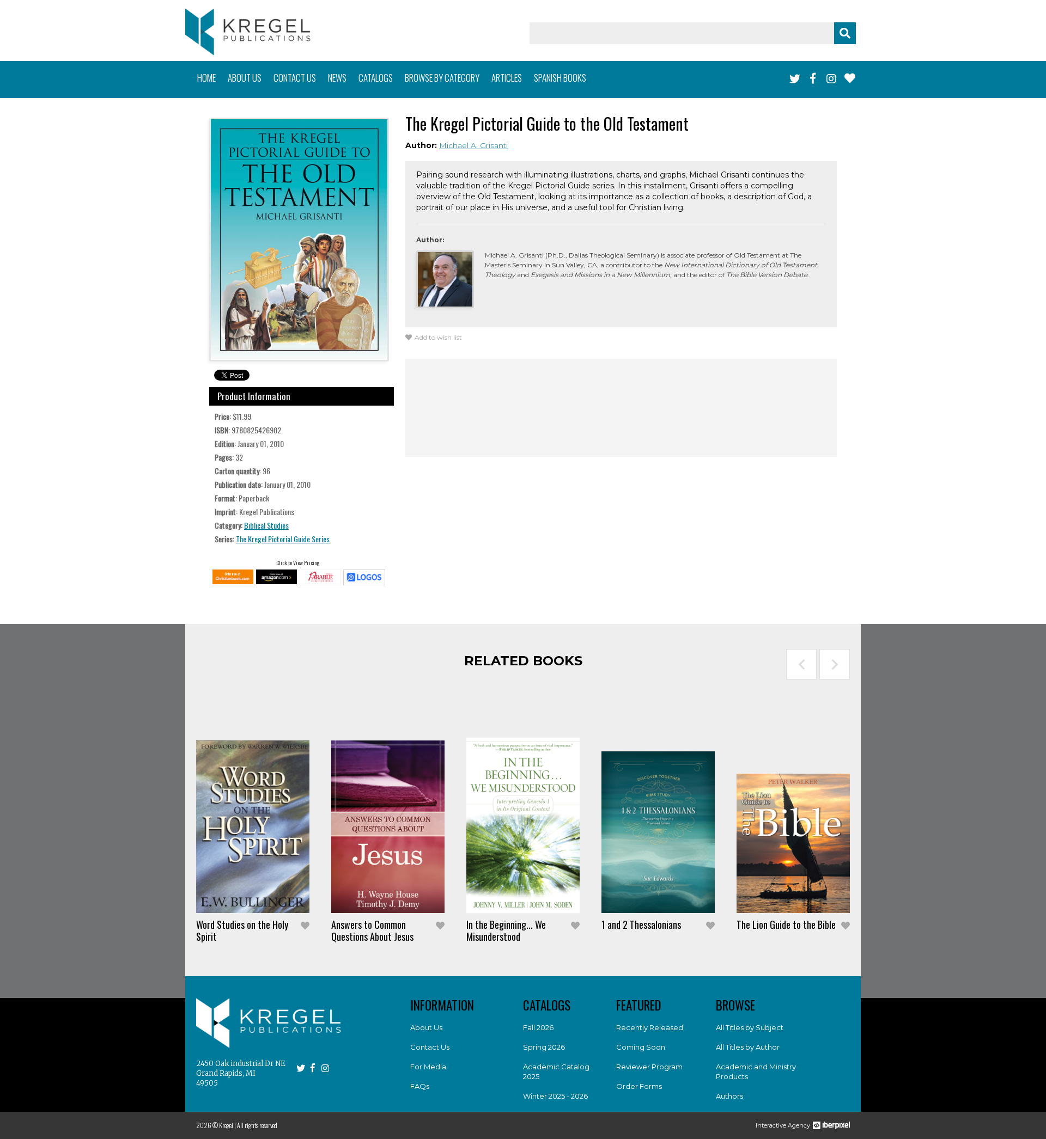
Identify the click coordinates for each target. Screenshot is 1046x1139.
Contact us (294, 77)
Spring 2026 (544, 1047)
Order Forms (639, 1086)
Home (206, 77)
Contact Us (429, 1047)
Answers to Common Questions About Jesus (372, 930)
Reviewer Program (649, 1066)
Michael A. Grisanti (473, 145)
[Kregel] (248, 32)
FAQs (419, 1086)
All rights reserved (257, 1125)
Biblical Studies (266, 525)
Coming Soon (640, 1047)
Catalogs (375, 77)
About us (245, 77)
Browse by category (442, 77)
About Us (426, 1027)
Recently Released (649, 1027)
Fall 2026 (538, 1027)
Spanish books (560, 77)
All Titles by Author (748, 1047)
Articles (506, 77)
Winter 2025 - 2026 (555, 1096)
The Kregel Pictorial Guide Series (283, 538)
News (337, 77)
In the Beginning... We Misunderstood (506, 930)
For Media (428, 1066)
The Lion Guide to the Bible (786, 924)
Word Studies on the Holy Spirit (242, 930)
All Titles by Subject (749, 1027)
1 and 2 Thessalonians (641, 924)
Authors (729, 1096)
